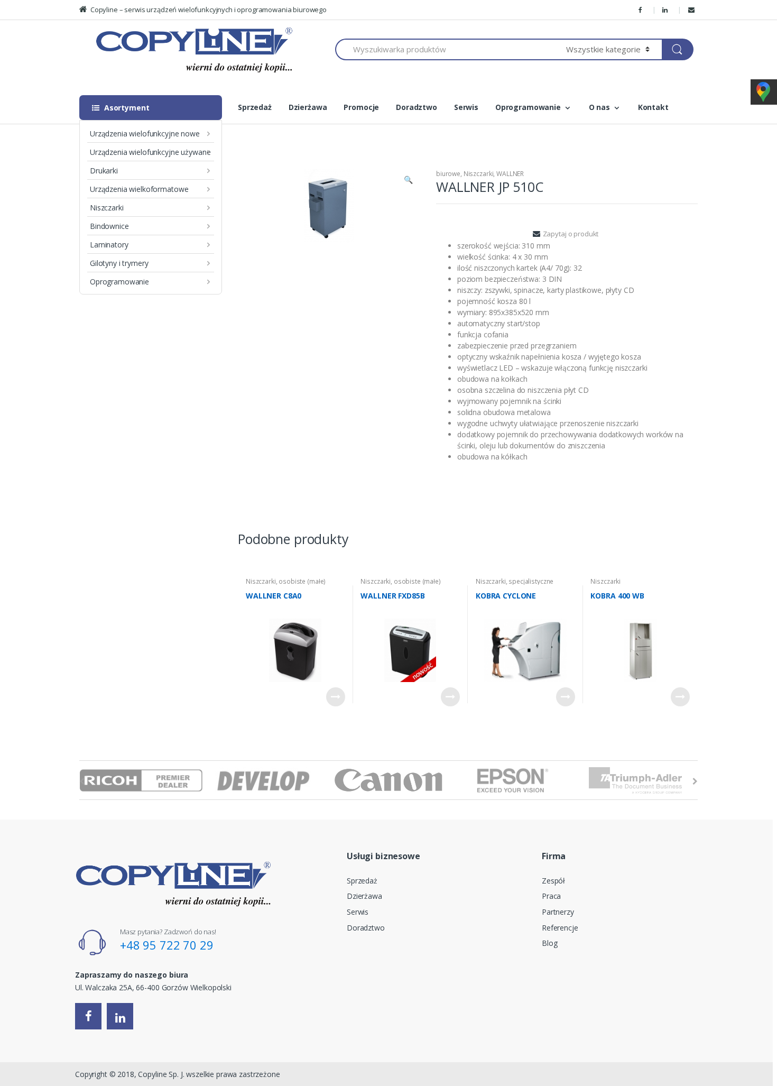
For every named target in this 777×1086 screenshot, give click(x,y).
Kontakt (653, 107)
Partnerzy (558, 912)
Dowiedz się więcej (335, 696)
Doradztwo (416, 107)
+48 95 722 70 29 (167, 945)
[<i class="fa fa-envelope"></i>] (693, 9)
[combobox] (444, 49)
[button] (408, 180)
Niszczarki (107, 208)
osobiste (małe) (302, 581)
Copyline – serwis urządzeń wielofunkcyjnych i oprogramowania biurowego (208, 9)
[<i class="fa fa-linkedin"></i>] (666, 9)
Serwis (466, 107)
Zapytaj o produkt (571, 233)
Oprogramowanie (119, 282)
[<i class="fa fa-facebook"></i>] (642, 9)
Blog (549, 943)
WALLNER (311, 147)
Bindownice (109, 226)
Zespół (553, 881)
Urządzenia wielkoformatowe (139, 189)
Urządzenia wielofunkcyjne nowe (145, 133)
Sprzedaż (255, 107)
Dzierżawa (308, 107)
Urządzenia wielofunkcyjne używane (150, 152)
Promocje (361, 107)
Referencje (560, 928)
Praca (551, 896)
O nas (599, 107)
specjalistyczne (530, 581)
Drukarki (104, 170)
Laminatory (109, 245)
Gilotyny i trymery (119, 263)
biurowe (243, 147)
